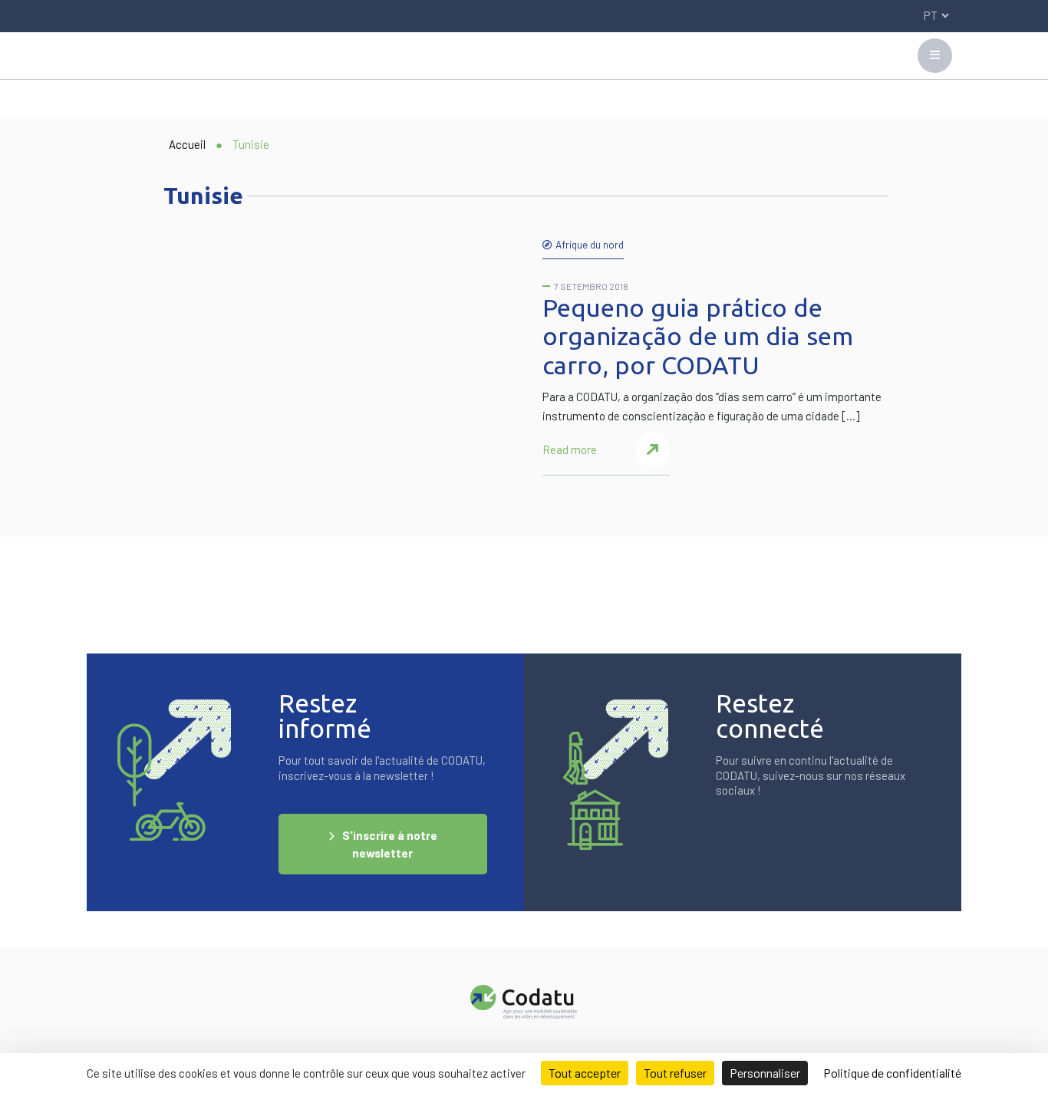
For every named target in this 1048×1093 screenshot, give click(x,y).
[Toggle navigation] (935, 55)
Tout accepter (585, 1072)
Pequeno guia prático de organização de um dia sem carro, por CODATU (697, 336)
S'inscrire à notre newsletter (389, 844)
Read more (569, 449)
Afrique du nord (589, 244)
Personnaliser (765, 1072)
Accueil (187, 144)
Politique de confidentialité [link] (892, 1072)
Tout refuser (675, 1072)
